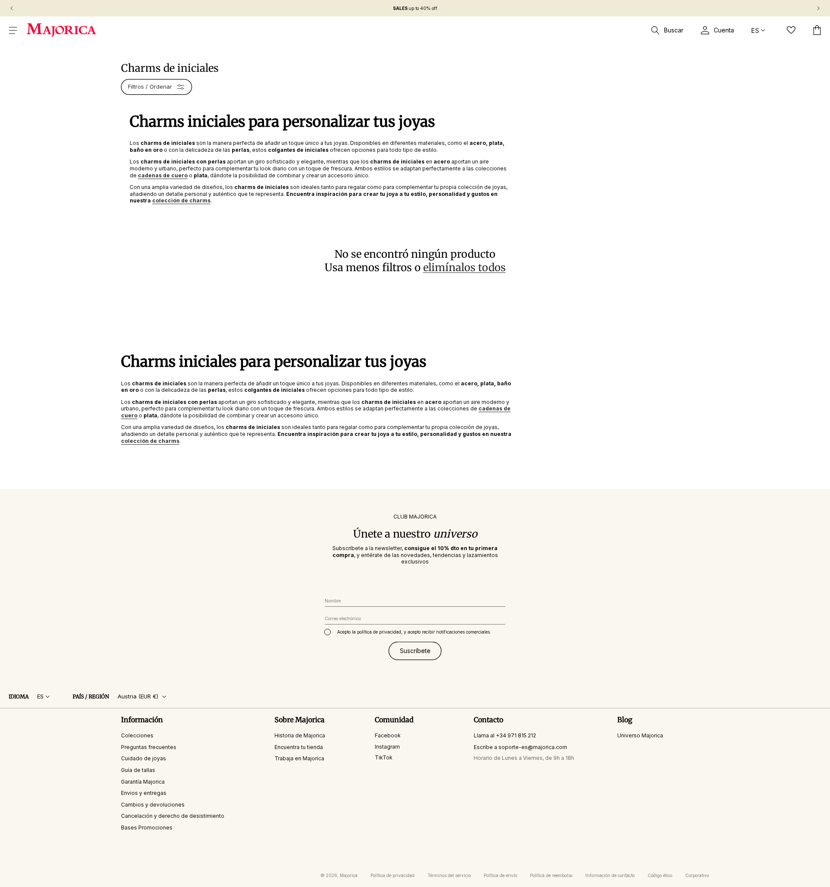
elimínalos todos (464, 267)
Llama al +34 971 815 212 (505, 735)
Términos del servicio (449, 875)
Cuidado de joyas (143, 758)
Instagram (387, 746)
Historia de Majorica (300, 735)
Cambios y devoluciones (153, 804)
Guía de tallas (138, 770)
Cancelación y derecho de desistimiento (172, 816)
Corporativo (697, 875)
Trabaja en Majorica (299, 758)
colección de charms (150, 441)
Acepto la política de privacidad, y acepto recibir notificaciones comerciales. (414, 631)
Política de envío (500, 875)
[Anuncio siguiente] (818, 8)
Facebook (388, 735)
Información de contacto (610, 875)
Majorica (349, 875)
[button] (12, 30)
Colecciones (137, 735)
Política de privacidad (392, 875)
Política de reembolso (551, 875)
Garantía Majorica (143, 781)
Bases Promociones (146, 827)
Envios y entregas (143, 793)
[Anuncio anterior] (11, 8)
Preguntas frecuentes (148, 746)
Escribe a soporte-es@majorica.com (520, 746)
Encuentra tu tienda (299, 746)
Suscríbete (415, 650)
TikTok (384, 757)
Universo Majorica (640, 735)
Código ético (660, 875)
